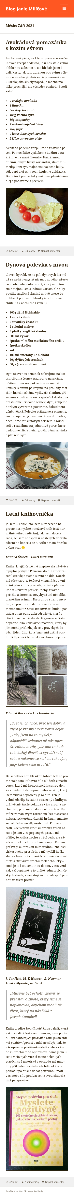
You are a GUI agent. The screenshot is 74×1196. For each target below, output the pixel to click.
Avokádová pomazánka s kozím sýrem (36, 45)
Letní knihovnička (29, 513)
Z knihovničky (32, 1182)
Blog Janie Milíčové (26, 9)
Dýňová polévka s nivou (37, 264)
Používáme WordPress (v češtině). (24, 1191)
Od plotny (30, 251)
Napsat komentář (50, 251)
